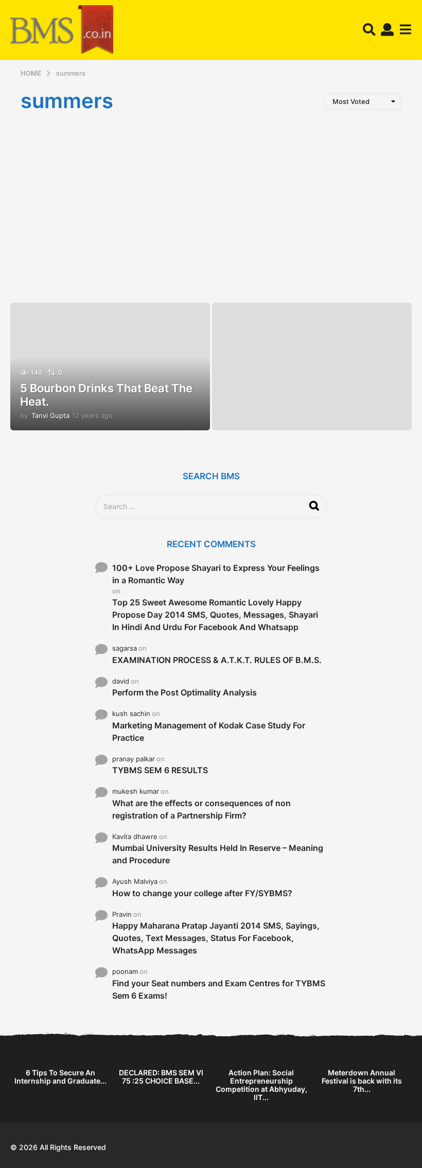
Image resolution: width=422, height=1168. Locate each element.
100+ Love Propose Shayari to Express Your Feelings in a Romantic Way (216, 574)
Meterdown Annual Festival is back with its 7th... (362, 1080)
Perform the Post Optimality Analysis (184, 692)
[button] (369, 30)
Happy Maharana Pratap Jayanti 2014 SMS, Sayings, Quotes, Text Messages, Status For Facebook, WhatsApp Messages (216, 937)
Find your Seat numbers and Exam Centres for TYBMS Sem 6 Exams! (218, 989)
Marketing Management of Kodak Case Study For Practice (208, 731)
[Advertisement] (211, 215)
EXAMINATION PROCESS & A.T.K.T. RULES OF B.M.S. (217, 660)
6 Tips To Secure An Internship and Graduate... (60, 1076)
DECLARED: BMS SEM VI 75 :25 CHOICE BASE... (161, 1076)
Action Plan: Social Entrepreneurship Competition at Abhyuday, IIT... (261, 1085)
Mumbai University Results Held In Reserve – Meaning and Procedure (217, 854)
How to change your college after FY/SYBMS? (202, 893)
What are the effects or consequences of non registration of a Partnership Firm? (201, 809)
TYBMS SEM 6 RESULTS (160, 770)
